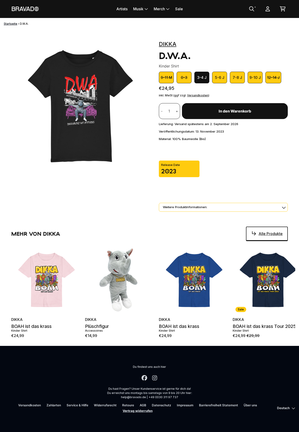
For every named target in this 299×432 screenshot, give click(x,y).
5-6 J (219, 77)
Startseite (10, 23)
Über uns (250, 405)
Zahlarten (53, 405)
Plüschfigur (97, 326)
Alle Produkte (271, 233)
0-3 (184, 77)
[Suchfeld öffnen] (251, 9)
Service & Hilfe (77, 405)
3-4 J (201, 77)
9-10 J (255, 77)
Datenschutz (161, 405)
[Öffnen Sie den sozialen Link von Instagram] (155, 378)
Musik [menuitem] (138, 9)
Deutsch (283, 408)
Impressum (185, 405)
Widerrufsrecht (105, 405)
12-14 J (273, 77)
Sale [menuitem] (179, 9)
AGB (143, 405)
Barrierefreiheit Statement (218, 405)
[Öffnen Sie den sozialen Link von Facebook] (144, 378)
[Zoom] (80, 106)
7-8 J (237, 77)
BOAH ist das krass (31, 326)
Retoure (128, 405)
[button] (223, 207)
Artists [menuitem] (122, 9)
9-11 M (166, 77)
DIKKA (167, 44)
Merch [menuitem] (159, 9)
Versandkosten (197, 95)
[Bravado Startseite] (25, 8)
